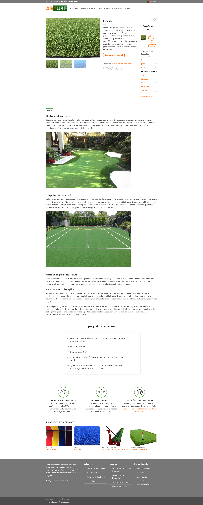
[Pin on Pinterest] (116, 68)
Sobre (77, 8)
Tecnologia (91, 481)
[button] (49, 56)
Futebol (144, 67)
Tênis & (115, 482)
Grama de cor (51, 450)
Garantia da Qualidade (96, 477)
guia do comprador (144, 468)
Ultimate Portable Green (139, 450)
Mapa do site (54, 499)
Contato (126, 8)
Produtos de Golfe (117, 63)
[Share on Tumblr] (120, 68)
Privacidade (64, 499)
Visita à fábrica (93, 473)
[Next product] (152, 19)
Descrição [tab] (49, 110)
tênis (125, 63)
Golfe (101, 8)
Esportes (83, 8)
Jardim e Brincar (118, 468)
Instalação (141, 473)
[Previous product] (155, 19)
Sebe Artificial (146, 97)
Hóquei (144, 83)
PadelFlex (78, 450)
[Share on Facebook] (105, 68)
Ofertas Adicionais (145, 92)
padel (143, 64)
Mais (125, 487)
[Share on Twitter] (109, 68)
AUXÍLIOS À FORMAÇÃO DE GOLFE (115, 450)
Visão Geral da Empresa (96, 468)
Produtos (107, 8)
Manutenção (142, 477)
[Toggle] (68, 338)
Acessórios (145, 87)
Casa (71, 8)
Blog (47, 499)
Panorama (92, 8)
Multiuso (130, 63)
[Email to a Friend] (112, 68)
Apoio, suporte (117, 8)
